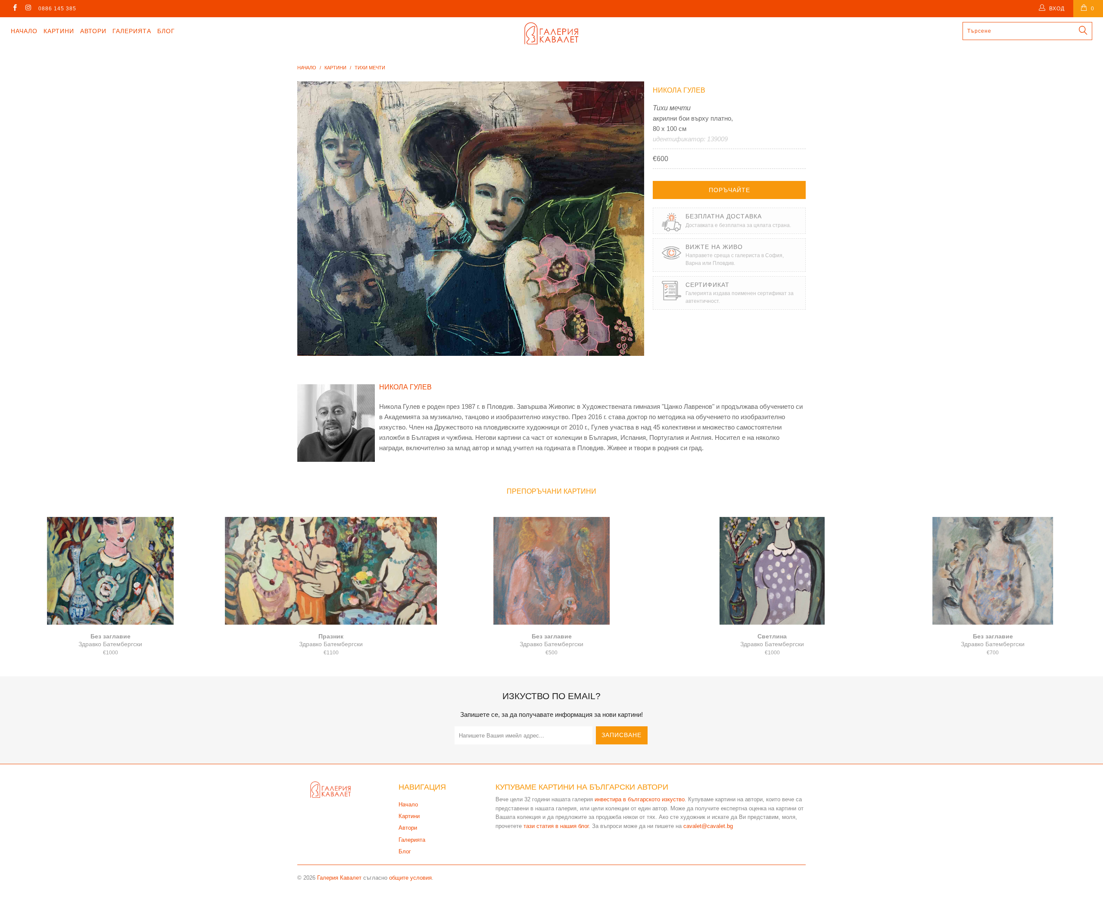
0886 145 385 (57, 9)
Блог (166, 31)
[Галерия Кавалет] (551, 33)
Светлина (772, 571)
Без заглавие (110, 571)
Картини (59, 31)
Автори (93, 31)
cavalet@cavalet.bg (708, 826)
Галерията (131, 31)
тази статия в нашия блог (556, 826)
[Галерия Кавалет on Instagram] (27, 9)
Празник (331, 571)
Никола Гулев (679, 90)
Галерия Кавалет (339, 878)
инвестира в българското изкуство (640, 799)
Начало (24, 31)
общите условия (410, 878)
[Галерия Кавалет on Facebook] (14, 9)
